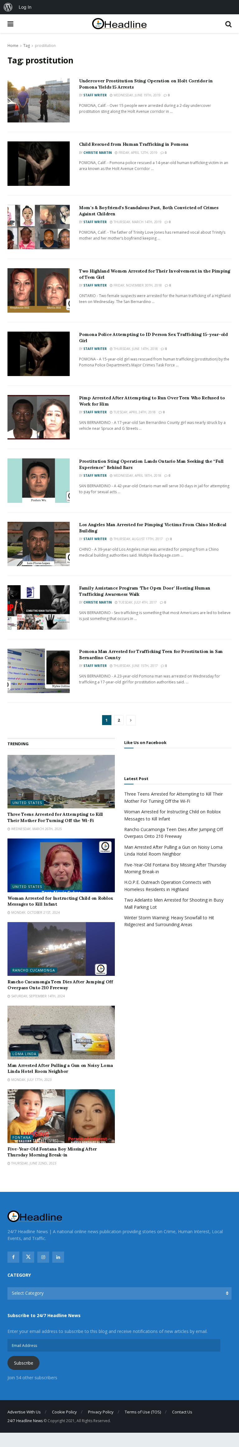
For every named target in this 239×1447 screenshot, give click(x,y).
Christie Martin (97, 152)
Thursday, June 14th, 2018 (135, 349)
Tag (26, 45)
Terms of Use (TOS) (143, 1412)
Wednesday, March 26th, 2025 (36, 829)
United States (27, 802)
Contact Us (182, 1412)
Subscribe (23, 1363)
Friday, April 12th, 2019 (137, 152)
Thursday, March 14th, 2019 (137, 222)
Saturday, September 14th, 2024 (37, 996)
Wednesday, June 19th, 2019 (137, 95)
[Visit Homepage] (119, 24)
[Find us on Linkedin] (58, 1257)
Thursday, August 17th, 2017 (138, 539)
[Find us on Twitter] (28, 1257)
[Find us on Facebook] (13, 1257)
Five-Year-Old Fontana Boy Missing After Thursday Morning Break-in (52, 1152)
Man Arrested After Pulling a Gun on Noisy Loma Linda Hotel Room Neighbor (60, 1068)
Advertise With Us (24, 1412)
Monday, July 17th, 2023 (31, 1079)
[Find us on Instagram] (43, 1257)
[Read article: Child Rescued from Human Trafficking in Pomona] (38, 163)
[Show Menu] (10, 23)
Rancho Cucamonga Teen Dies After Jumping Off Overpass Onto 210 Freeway (60, 985)
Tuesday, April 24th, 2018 (134, 412)
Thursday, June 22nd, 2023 (33, 1163)
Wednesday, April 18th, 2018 (137, 475)
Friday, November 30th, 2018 (137, 285)
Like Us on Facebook (145, 742)
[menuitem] (8, 7)
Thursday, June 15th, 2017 (135, 666)
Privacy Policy (101, 1412)
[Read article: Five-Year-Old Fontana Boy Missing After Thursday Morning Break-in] (61, 1116)
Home (12, 45)
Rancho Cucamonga (33, 970)
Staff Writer (95, 95)
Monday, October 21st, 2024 (35, 912)
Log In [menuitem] (25, 7)
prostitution (45, 45)
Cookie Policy (64, 1412)
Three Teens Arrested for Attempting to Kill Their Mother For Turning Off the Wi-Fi (55, 817)
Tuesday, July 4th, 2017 (137, 602)
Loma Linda (24, 1053)
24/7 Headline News (25, 1420)
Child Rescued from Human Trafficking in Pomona (133, 144)
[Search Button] (228, 23)
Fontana (21, 1137)
